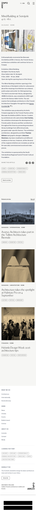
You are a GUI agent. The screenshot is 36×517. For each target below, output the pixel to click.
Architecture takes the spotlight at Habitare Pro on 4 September (17, 292)
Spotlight (13, 453)
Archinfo (4, 433)
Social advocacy (6, 401)
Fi (20, 3)
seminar (4, 242)
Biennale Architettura (9, 172)
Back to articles (7, 180)
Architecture (15, 285)
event (4, 168)
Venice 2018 (21, 172)
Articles (3, 413)
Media (3, 440)
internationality (22, 168)
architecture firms (8, 459)
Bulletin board (5, 420)
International (15, 227)
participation (22, 355)
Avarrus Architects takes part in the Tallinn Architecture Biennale (17, 235)
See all (33, 199)
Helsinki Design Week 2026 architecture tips (15, 349)
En (23, 3)
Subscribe (5, 478)
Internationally (5, 397)
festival (20, 242)
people (29, 456)
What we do (5, 390)
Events (3, 417)
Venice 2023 (21, 456)
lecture (4, 300)
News (12, 25)
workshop (20, 300)
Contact (3, 436)
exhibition (11, 168)
